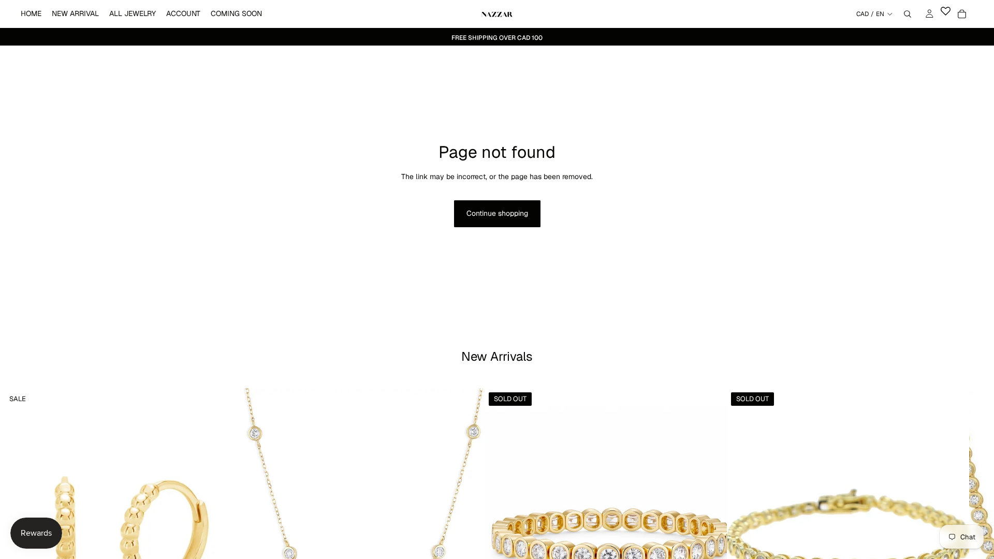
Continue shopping (497, 213)
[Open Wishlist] (946, 14)
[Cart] (962, 14)
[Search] (907, 14)
